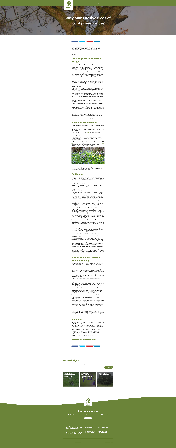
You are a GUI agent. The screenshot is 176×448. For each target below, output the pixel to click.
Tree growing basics (102, 432)
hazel (88, 132)
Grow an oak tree (89, 430)
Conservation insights (103, 431)
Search (102, 3)
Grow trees (88, 418)
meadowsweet (86, 99)
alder (103, 143)
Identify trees (79, 3)
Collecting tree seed (89, 433)
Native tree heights (104, 374)
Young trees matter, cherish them (70, 375)
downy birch (99, 104)
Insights (98, 3)
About (99, 433)
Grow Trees (109, 3)
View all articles (109, 367)
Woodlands (88, 342)
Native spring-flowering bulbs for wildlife (86, 376)
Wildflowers (93, 3)
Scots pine (74, 135)
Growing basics (86, 3)
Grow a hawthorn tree (90, 431)
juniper (85, 104)
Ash (72, 143)
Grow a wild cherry (89, 432)
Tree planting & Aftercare (78, 342)
